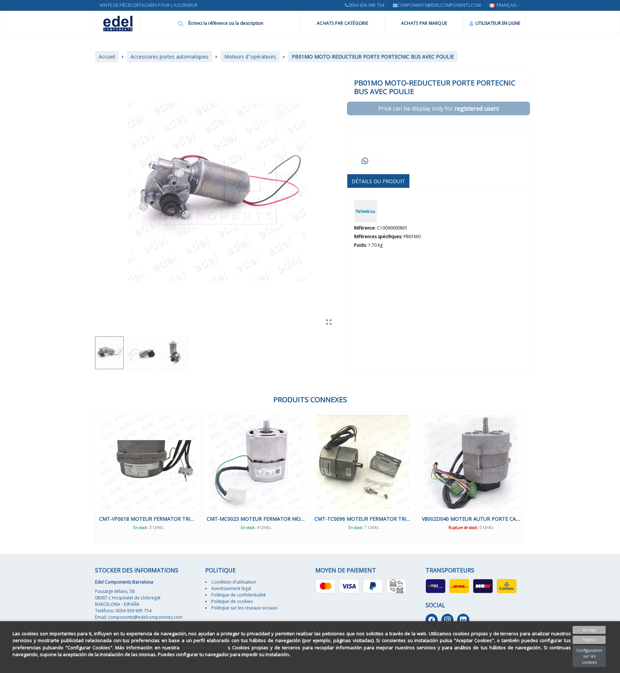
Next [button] (530, 477)
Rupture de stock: (463, 527)
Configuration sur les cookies (589, 656)
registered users (477, 108)
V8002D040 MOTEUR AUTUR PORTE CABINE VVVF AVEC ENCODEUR (471, 518)
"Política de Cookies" (204, 647)
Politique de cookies (232, 601)
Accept (589, 629)
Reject (589, 639)
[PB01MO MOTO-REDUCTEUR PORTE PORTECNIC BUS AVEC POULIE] (328, 321)
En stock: (140, 527)
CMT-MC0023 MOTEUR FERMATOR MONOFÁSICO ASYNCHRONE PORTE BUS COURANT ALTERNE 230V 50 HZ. (256, 518)
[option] (148, 477)
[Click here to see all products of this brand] (365, 211)
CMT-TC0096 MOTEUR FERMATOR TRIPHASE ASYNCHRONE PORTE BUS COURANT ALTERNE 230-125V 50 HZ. (363, 518)
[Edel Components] (117, 23)
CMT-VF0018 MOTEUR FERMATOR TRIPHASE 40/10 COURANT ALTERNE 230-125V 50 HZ (148, 518)
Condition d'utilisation (233, 582)
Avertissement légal (231, 588)
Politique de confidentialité (238, 595)
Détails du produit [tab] (378, 181)
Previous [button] (89, 477)
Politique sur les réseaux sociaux (244, 608)
